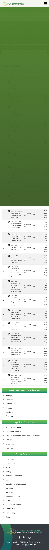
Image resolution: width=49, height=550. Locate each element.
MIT (34, 214)
